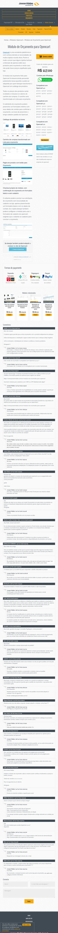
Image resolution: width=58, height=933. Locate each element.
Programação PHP (8, 22)
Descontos (29, 29)
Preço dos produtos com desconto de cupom (9, 306)
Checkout (23, 29)
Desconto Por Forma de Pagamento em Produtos (22, 306)
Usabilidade (37, 32)
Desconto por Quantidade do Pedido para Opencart (48, 307)
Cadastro (17, 29)
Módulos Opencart (49, 22)
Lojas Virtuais (29, 24)
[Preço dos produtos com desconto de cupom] (9, 298)
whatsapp (47, 80)
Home (29, 11)
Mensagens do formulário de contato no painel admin (35, 307)
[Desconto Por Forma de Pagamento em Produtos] (22, 298)
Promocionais (20, 32)
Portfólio (29, 15)
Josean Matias (29, 13)
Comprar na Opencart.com (18, 249)
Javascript (39, 22)
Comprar (9, 315)
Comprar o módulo (47, 56)
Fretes (34, 29)
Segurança (31, 32)
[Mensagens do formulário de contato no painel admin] (35, 298)
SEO (26, 32)
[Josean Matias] (29, 4)
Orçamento (29, 18)
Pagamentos (39, 29)
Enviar (29, 901)
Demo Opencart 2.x (45, 140)
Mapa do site (29, 918)
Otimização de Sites (19, 22)
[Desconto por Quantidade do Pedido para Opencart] (48, 298)
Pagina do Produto (48, 29)
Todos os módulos (9, 29)
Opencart (6, 52)
